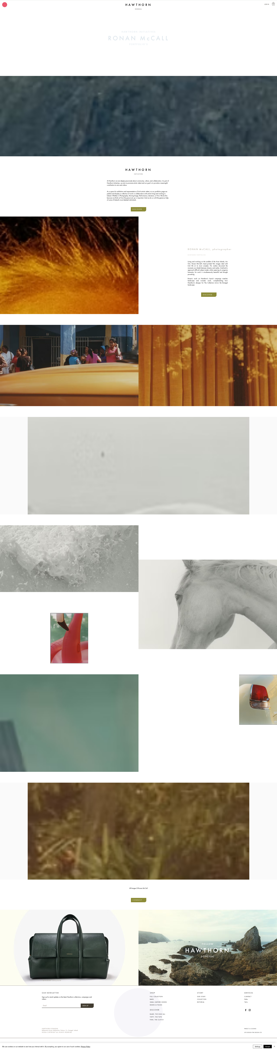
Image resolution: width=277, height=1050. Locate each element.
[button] (4, 4)
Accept (267, 1046)
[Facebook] (245, 1010)
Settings (257, 1046)
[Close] (274, 1046)
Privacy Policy (85, 1046)
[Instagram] (249, 1010)
